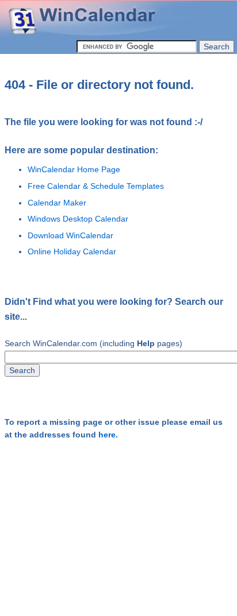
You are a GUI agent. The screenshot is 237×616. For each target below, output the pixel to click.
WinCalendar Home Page (74, 169)
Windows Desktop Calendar (78, 218)
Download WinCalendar (70, 235)
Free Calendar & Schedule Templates (96, 186)
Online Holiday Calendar (72, 251)
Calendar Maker (57, 202)
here (107, 435)
